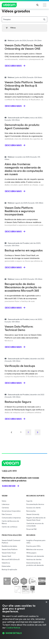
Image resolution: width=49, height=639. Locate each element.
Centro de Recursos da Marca (10, 522)
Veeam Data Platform (9, 549)
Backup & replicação (9, 569)
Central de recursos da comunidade (35, 524)
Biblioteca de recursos (34, 549)
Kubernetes (6, 566)
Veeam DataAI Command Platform (11, 541)
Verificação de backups (20, 366)
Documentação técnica (35, 504)
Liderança (5, 504)
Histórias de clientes (34, 559)
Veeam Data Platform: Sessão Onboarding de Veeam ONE (24, 47)
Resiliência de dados (9, 546)
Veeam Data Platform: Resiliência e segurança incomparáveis (20, 211)
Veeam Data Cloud (9, 552)
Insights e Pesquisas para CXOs (35, 541)
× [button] (46, 602)
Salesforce (6, 562)
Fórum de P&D (31, 529)
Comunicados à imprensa (11, 517)
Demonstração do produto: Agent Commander (22, 127)
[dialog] (24, 619)
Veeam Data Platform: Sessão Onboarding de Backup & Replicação (24, 85)
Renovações (31, 511)
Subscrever (8, 486)
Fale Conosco (7, 514)
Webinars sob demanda (35, 556)
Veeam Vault (6, 556)
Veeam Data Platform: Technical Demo (19, 328)
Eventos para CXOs (33, 546)
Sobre (4, 501)
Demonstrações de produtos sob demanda (35, 564)
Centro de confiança (9, 526)
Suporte (29, 501)
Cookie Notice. (13, 627)
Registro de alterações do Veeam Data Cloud (36, 518)
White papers (31, 552)
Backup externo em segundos (24, 250)
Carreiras (5, 507)
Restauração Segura (18, 401)
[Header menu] (44, 5)
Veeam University (32, 514)
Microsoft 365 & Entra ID (11, 559)
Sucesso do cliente (33, 507)
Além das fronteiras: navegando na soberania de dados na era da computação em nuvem (24, 169)
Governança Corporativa (11, 511)
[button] (24, 633)
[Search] (37, 5)
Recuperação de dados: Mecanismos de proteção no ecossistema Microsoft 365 (23, 287)
